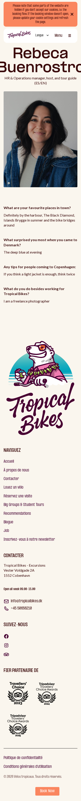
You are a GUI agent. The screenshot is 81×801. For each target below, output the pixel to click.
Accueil (9, 461)
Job (6, 531)
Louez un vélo (13, 487)
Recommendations (17, 514)
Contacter (11, 479)
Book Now (47, 791)
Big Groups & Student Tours (24, 505)
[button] (41, 35)
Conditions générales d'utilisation (28, 767)
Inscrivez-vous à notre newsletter (29, 540)
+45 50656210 (21, 608)
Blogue (8, 522)
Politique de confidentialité (23, 758)
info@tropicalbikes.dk (26, 601)
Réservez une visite (18, 496)
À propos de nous (16, 470)
